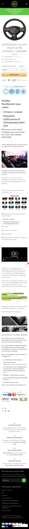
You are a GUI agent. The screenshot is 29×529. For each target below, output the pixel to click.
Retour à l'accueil (7, 490)
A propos (4, 495)
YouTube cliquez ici (15, 312)
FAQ (3, 493)
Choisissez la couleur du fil (9, 66)
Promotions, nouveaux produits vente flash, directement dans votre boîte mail (14, 475)
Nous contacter (6, 510)
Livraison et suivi (7, 498)
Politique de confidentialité (10, 500)
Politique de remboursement (10, 503)
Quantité (21, 66)
